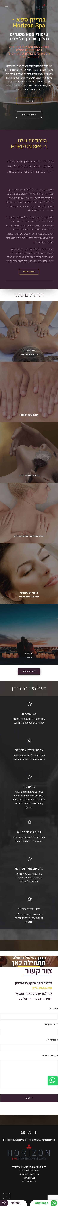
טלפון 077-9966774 (29, 1170)
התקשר (16, 1203)
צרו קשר (29, 101)
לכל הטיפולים (29, 671)
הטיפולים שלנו (29, 114)
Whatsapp (41, 1203)
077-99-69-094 (42, 988)
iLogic (18, 1139)
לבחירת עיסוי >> (29, 272)
